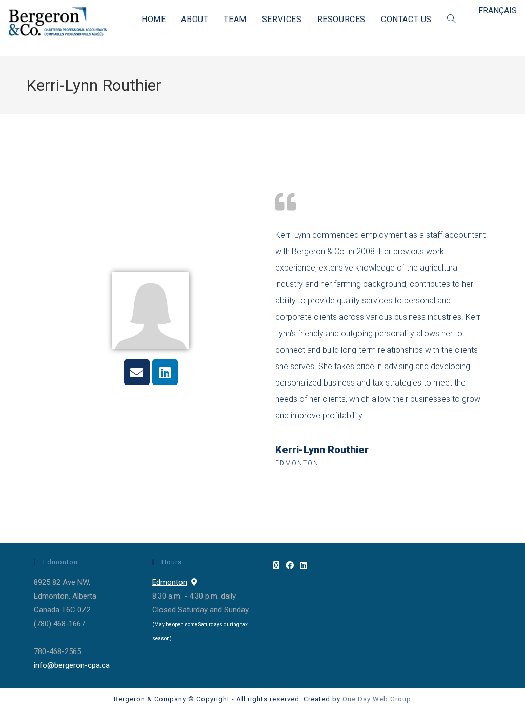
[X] (276, 566)
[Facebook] (290, 566)
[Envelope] (137, 372)
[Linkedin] (165, 372)
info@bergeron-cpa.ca (72, 665)
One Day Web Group (376, 699)
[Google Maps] (194, 582)
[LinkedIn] (303, 566)
